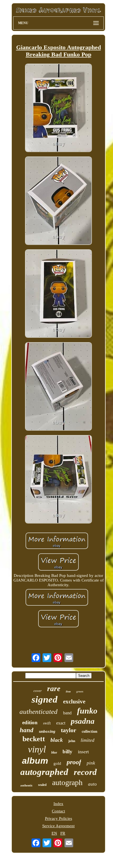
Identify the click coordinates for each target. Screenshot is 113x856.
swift (47, 723)
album (35, 761)
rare (53, 689)
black (56, 740)
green (79, 691)
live (68, 691)
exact (60, 723)
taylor (68, 730)
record (85, 772)
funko (87, 710)
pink (91, 763)
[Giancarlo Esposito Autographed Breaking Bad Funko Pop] (58, 108)
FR (62, 833)
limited (87, 740)
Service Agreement (58, 826)
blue (54, 752)
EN (54, 833)
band (67, 713)
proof (74, 762)
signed (45, 699)
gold (57, 763)
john (71, 741)
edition (30, 722)
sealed (42, 785)
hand (26, 730)
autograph (67, 782)
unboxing (47, 731)
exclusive (74, 701)
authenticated (38, 711)
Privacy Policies (58, 818)
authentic (26, 785)
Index (58, 803)
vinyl (37, 749)
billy (67, 751)
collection (89, 731)
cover (37, 691)
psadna (83, 721)
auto (92, 784)
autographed (44, 772)
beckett (33, 739)
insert (83, 751)
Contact (58, 811)
